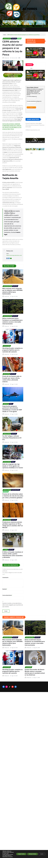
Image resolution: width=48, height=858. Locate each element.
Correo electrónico (7, 595)
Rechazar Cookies (32, 854)
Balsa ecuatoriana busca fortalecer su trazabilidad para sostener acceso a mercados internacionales (12, 321)
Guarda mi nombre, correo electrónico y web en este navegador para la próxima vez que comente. (12, 605)
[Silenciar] (41, 57)
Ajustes (41, 854)
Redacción (7, 58)
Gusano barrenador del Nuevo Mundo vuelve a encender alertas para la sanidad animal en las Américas (35, 672)
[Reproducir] (27, 57)
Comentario (5, 577)
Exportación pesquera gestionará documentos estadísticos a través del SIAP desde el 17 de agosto (12, 409)
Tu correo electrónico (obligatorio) (34, 101)
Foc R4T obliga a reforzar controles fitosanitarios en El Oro (11, 438)
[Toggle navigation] (24, 29)
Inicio (4, 34)
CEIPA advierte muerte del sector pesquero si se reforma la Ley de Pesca (23, 34)
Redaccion (7, 296)
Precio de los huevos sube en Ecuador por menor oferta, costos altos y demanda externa (11, 379)
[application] (35, 52)
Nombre (4, 589)
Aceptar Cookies (21, 854)
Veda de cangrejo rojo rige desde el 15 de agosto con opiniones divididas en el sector (12, 466)
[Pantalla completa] (43, 57)
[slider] (34, 141)
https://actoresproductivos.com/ (14, 255)
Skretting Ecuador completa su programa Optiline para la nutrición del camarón (12, 350)
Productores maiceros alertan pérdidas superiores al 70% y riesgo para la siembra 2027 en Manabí (12, 525)
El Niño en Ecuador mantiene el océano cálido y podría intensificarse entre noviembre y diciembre (12, 555)
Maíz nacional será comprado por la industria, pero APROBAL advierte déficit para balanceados (12, 291)
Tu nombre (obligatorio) (32, 96)
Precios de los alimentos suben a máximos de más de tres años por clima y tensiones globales (12, 496)
